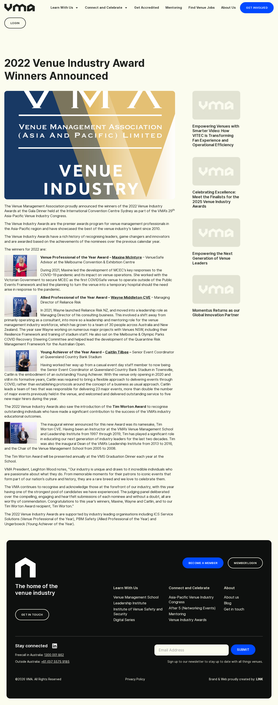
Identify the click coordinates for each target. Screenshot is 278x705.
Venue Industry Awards (188, 620)
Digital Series (124, 620)
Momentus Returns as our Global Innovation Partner (216, 312)
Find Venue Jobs (202, 8)
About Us (228, 8)
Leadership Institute (129, 603)
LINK (259, 679)
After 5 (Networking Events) (192, 608)
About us (231, 597)
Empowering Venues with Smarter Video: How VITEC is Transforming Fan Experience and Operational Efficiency (215, 135)
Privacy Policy (135, 679)
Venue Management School (136, 597)
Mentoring (173, 8)
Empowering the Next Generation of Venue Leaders (212, 258)
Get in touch (234, 609)
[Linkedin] (54, 646)
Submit (243, 649)
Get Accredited (146, 8)
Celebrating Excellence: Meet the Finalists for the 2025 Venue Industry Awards (215, 199)
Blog (227, 603)
